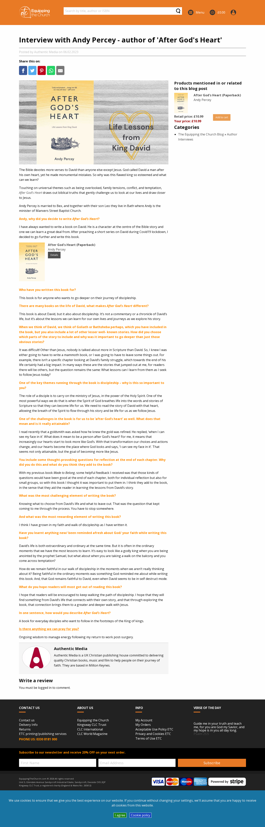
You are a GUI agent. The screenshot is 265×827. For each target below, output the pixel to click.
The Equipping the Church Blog (201, 134)
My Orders (143, 725)
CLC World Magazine (92, 734)
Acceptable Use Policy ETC (154, 729)
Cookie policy (140, 815)
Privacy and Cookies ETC (153, 734)
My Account (143, 720)
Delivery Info (28, 725)
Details (54, 255)
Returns (25, 729)
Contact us (27, 720)
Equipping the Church (93, 720)
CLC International (90, 729)
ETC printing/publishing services (43, 734)
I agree (120, 815)
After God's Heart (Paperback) (217, 95)
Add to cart (222, 117)
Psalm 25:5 (201, 734)
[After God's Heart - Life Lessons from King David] (181, 103)
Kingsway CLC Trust (91, 725)
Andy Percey (57, 249)
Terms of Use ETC (148, 738)
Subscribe (212, 763)
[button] (23, 70)
